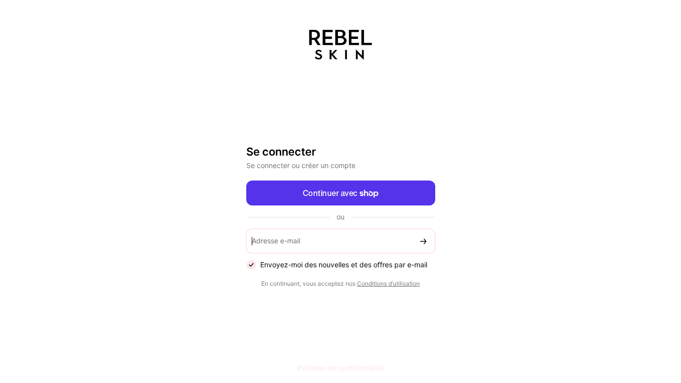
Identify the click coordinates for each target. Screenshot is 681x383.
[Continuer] (423, 241)
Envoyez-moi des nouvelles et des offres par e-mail (343, 264)
